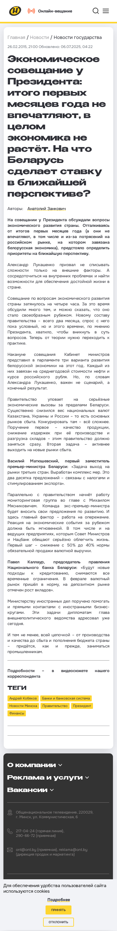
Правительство (55, 706)
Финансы (16, 713)
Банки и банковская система (66, 698)
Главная (16, 37)
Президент (82, 706)
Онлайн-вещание (55, 11)
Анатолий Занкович (46, 208)
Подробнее (58, 899)
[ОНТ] (15, 11)
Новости (39, 37)
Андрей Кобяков (23, 698)
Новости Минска (23, 706)
